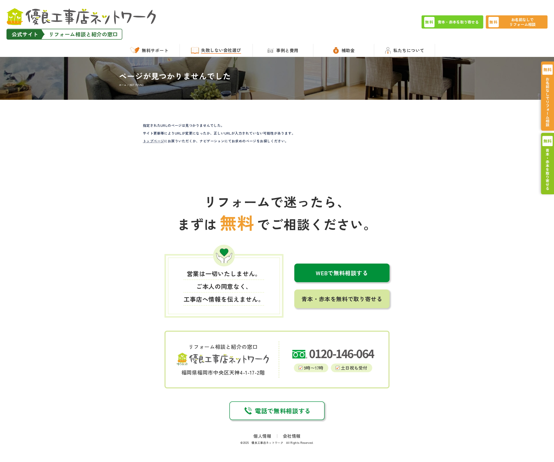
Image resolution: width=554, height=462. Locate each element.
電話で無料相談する (283, 410)
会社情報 (292, 436)
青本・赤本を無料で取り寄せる (341, 299)
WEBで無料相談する (342, 273)
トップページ (153, 140)
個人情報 (262, 436)
